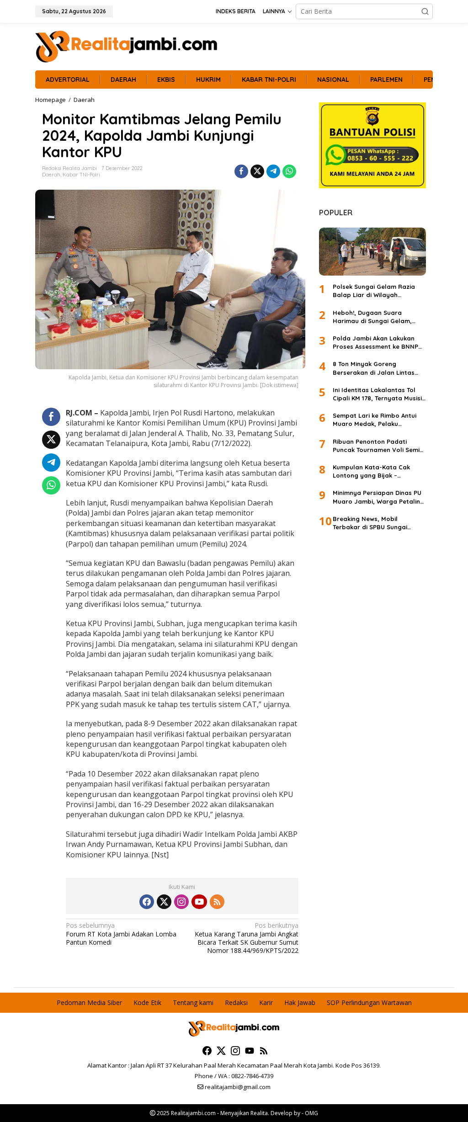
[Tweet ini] (257, 171)
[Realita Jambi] (126, 46)
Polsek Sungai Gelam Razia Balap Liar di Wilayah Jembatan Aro (374, 291)
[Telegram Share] (273, 171)
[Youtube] (199, 901)
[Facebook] (146, 901)
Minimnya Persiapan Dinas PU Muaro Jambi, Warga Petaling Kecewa (378, 497)
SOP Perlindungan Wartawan (369, 1002)
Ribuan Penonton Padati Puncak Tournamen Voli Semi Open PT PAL (376, 446)
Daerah (51, 174)
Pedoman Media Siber (89, 1002)
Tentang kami (193, 1002)
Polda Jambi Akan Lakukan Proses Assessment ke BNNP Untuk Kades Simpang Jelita (375, 343)
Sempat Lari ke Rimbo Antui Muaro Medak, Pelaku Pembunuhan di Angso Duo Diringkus (374, 420)
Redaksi (236, 1002)
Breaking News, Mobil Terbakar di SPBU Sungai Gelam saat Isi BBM (370, 523)
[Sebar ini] (241, 171)
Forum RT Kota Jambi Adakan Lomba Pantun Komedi (121, 933)
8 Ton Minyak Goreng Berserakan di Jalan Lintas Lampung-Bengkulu (374, 368)
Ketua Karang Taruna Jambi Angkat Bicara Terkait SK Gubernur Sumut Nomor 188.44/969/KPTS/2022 (246, 938)
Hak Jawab (299, 1002)
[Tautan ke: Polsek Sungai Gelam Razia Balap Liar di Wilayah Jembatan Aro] (372, 252)
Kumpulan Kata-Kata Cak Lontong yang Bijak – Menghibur (371, 471)
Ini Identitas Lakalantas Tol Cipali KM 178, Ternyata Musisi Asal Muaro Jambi (377, 394)
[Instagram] (181, 901)
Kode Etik (147, 1002)
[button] (425, 11)
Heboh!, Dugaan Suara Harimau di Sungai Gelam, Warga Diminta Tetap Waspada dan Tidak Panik (372, 317)
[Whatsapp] (289, 171)
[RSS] (217, 901)
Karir (266, 1002)
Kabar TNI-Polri (81, 174)
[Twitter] (164, 901)
